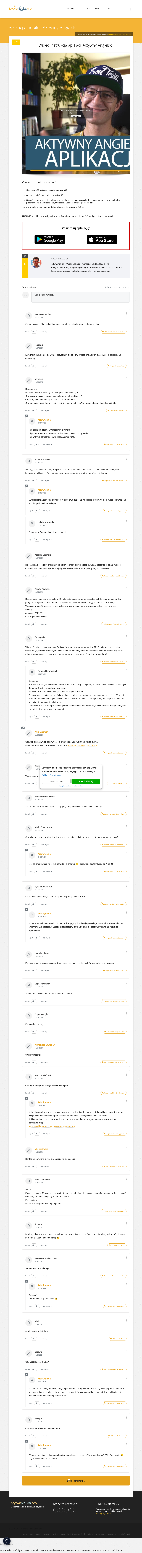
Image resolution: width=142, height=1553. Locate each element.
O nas (109, 8)
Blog (89, 8)
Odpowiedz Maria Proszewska (114, 845)
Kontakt (98, 8)
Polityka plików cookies (64, 786)
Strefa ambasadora (59, 1534)
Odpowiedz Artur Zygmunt (115, 444)
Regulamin (89, 1534)
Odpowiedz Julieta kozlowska (114, 540)
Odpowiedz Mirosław (117, 410)
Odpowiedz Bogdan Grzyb (115, 1032)
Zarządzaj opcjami (56, 781)
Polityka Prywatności (75, 1534)
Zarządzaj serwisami (77, 786)
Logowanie (69, 8)
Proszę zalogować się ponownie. (14, 1550)
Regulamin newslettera (104, 1534)
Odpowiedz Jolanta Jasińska (114, 480)
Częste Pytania (28, 1534)
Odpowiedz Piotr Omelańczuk (114, 1093)
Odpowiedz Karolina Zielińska (114, 576)
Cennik (38, 1534)
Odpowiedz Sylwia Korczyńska (114, 904)
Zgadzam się (76, 116)
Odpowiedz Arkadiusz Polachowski (115, 814)
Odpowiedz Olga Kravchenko (114, 1001)
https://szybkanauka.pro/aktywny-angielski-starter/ (51, 1126)
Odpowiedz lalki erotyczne (115, 1166)
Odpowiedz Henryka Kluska (115, 970)
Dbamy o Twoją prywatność (7, 1541)
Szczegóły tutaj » (103, 1513)
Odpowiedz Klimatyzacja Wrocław (115, 1062)
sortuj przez (124, 287)
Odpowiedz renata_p (117, 366)
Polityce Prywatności (51, 775)
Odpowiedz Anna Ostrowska (114, 1211)
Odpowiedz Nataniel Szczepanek (115, 717)
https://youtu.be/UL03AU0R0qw (81, 745)
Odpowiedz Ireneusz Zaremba (114, 662)
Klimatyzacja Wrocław (45, 1045)
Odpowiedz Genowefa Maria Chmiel (115, 1276)
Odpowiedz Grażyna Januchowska (115, 1369)
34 (17, 42)
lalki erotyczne (41, 1149)
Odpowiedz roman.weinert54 (114, 332)
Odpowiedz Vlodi (118, 1339)
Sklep (80, 8)
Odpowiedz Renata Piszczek (114, 624)
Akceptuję (86, 781)
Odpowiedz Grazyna (117, 1436)
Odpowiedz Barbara (117, 783)
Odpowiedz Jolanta (117, 1245)
